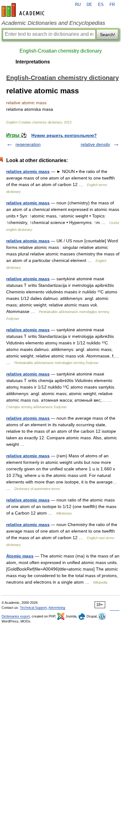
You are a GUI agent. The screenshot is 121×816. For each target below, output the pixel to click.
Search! (107, 34)
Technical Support (33, 607)
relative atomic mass (28, 171)
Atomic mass (20, 555)
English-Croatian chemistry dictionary (61, 51)
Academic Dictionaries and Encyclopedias (53, 23)
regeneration (28, 144)
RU (78, 4)
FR (112, 4)
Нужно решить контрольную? (64, 135)
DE (89, 4)
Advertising (56, 607)
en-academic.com (24, 10)
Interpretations (33, 61)
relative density (95, 144)
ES (101, 4)
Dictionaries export (16, 616)
